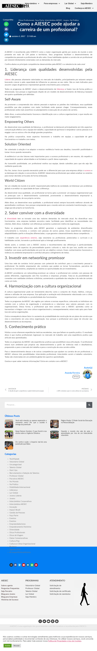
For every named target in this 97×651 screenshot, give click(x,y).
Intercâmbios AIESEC (53, 20)
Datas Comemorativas (18, 538)
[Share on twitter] (6, 34)
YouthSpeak (14, 459)
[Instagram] (11, 565)
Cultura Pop (14, 541)
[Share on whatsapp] (6, 24)
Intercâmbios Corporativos (20, 501)
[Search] (89, 405)
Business (13, 547)
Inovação (13, 507)
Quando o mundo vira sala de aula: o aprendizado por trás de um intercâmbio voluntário (76, 433)
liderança (60, 89)
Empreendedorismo (17, 524)
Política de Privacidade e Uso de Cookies (64, 641)
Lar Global (69, 3)
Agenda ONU (15, 549)
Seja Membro (87, 3)
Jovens (66, 20)
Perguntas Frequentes (10, 588)
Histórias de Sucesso (10, 600)
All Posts (76, 376)
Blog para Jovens (8, 594)
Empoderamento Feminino (20, 527)
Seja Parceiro (6, 591)
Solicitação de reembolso (60, 594)
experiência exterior (28, 238)
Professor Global (16, 476)
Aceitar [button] (7, 646)
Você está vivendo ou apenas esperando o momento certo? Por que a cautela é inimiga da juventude (31, 422)
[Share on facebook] (6, 29)
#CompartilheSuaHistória (20, 552)
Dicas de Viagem (16, 535)
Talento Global (15, 467)
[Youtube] (23, 565)
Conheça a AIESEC (83, 8)
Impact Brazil (14, 510)
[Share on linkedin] (6, 39)
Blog (68, 8)
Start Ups (13, 470)
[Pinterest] (36, 565)
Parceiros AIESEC (16, 479)
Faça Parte (39, 20)
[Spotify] (32, 565)
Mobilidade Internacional (19, 487)
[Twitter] (19, 565)
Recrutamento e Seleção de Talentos (24, 473)
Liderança (13, 490)
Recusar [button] (17, 646)
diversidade (11, 219)
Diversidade (14, 530)
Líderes (8, 80)
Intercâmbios (31, 3)
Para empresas (50, 3)
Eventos (12, 518)
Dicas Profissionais (26, 20)
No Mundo (13, 482)
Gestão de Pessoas (17, 513)
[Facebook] (15, 565)
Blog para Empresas (9, 597)
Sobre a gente (7, 586)
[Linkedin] (28, 565)
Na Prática (74, 20)
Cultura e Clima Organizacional (22, 544)
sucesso (87, 170)
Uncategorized (15, 465)
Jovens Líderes (15, 496)
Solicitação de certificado (60, 591)
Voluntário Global (16, 462)
